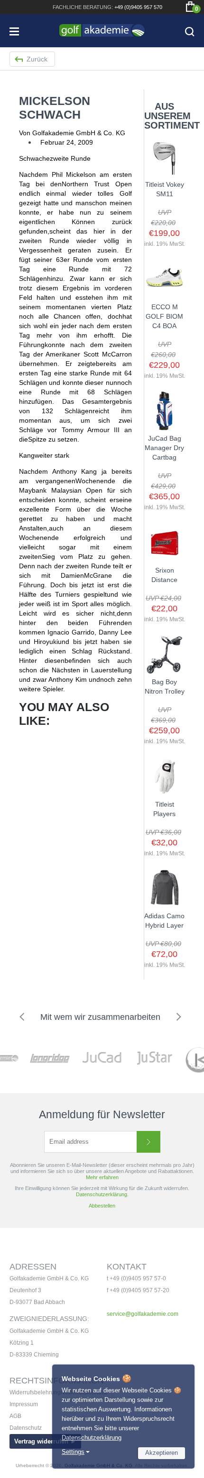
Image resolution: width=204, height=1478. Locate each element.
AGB (15, 1416)
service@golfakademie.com (142, 1314)
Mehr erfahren (102, 1177)
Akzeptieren (161, 1452)
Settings (73, 1451)
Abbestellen (102, 1205)
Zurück (37, 59)
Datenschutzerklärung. (102, 1194)
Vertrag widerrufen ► (45, 1441)
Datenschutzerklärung (91, 1437)
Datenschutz (25, 1428)
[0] (190, 6)
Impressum (23, 1404)
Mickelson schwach (54, 107)
